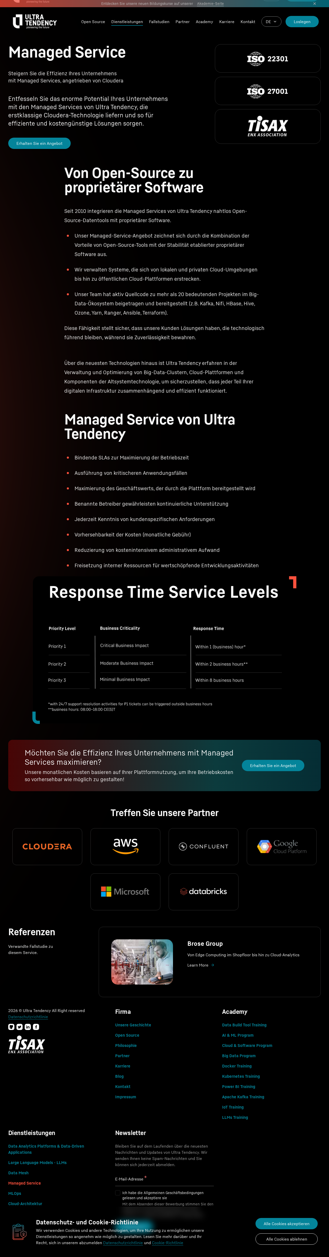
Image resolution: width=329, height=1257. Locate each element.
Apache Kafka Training (243, 1096)
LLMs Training (235, 1117)
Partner (183, 21)
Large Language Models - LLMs (37, 1162)
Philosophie (126, 1045)
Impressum (125, 1096)
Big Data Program (239, 1055)
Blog (119, 1076)
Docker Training (237, 1066)
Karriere (226, 21)
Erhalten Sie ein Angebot (39, 143)
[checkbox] (117, 1192)
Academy (204, 21)
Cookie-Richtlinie (167, 1242)
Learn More (197, 965)
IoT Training (233, 1107)
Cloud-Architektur (25, 1203)
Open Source (93, 21)
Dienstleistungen (127, 21)
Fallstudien (159, 21)
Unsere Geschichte (133, 1024)
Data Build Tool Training (244, 1024)
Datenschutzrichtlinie (123, 1242)
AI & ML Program (238, 1035)
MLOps (14, 1193)
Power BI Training (238, 1086)
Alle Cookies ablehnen (286, 1239)
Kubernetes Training (241, 1076)
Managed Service (24, 1183)
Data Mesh (18, 1172)
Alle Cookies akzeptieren (286, 1223)
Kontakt (248, 21)
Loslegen (302, 21)
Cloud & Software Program (247, 1045)
